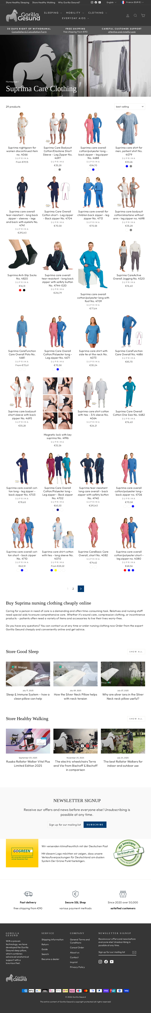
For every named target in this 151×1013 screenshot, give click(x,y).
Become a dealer (50, 959)
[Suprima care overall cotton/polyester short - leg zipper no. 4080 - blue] (133, 570)
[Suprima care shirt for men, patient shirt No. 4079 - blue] (126, 166)
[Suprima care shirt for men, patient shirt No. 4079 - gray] (130, 166)
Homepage (12, 81)
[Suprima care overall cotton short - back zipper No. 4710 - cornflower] (26, 570)
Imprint (74, 962)
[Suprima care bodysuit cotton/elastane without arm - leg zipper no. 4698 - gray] (130, 230)
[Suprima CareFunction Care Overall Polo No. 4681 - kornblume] (24, 369)
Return (45, 944)
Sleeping (52, 12)
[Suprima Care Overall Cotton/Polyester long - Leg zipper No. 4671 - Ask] (53, 369)
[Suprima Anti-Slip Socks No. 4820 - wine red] (20, 290)
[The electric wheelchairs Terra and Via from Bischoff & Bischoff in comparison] (75, 741)
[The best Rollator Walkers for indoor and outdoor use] (123, 741)
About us (74, 952)
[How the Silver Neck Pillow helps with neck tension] (75, 674)
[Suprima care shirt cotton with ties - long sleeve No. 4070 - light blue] (51, 570)
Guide (45, 949)
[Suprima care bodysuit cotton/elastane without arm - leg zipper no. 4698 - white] (126, 230)
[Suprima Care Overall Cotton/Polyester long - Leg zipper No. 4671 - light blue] (57, 369)
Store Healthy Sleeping (17, 2)
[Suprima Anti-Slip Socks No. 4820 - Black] (24, 290)
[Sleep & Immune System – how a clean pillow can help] (28, 674)
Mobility (74, 12)
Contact (74, 957)
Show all (136, 652)
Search (45, 954)
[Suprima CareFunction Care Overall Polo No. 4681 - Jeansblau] (20, 369)
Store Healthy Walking (43, 2)
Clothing (96, 12)
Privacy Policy (77, 967)
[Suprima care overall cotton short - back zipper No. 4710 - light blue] (22, 570)
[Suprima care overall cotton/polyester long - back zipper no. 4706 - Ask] (125, 506)
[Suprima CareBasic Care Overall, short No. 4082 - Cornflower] (95, 566)
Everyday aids (74, 18)
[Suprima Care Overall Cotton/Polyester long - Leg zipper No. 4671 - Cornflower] (61, 369)
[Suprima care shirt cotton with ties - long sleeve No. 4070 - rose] (59, 570)
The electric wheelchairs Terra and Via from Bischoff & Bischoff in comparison (75, 766)
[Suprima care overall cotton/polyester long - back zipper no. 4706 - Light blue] (133, 506)
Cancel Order (77, 947)
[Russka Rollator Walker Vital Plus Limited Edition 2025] (28, 741)
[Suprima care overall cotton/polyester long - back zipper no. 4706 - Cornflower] (129, 506)
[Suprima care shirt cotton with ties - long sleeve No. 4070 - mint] (63, 570)
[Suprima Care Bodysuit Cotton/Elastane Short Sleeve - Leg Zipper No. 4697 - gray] (59, 169)
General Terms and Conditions (80, 941)
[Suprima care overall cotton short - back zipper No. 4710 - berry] (18, 570)
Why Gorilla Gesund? (69, 2)
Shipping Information (53, 939)
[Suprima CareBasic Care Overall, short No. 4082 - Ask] (91, 566)
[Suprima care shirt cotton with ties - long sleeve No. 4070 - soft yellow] (55, 570)
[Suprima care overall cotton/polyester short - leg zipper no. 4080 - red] (125, 570)
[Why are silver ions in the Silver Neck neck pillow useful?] (123, 674)
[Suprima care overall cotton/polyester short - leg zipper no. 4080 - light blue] (129, 570)
